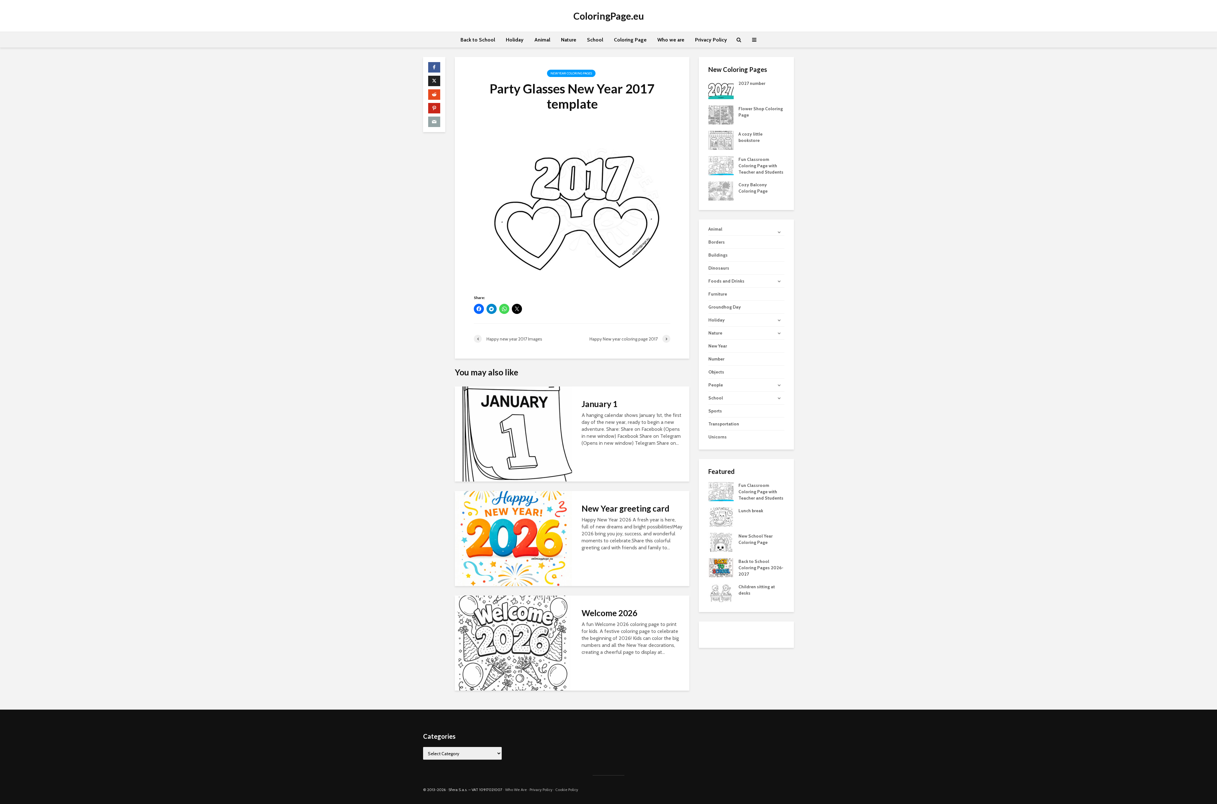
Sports (715, 411)
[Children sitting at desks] (721, 593)
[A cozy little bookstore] (721, 140)
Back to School (477, 40)
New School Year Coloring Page (755, 539)
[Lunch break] (721, 517)
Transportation (723, 424)
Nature (568, 40)
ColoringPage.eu (608, 16)
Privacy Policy (711, 40)
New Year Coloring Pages (571, 73)
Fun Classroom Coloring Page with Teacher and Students (760, 165)
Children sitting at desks (756, 590)
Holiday (515, 40)
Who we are (670, 40)
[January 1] (513, 434)
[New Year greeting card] (513, 538)
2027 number (751, 83)
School (595, 40)
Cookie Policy (566, 789)
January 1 (600, 404)
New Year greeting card (625, 508)
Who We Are (516, 789)
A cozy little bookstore (750, 137)
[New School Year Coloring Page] (721, 542)
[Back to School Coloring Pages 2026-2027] (721, 567)
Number (716, 359)
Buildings (718, 255)
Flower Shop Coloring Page (760, 112)
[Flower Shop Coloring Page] (721, 114)
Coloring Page (630, 40)
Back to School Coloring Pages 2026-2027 (760, 567)
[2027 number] (721, 89)
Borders (716, 242)
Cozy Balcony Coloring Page (753, 188)
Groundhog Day (724, 307)
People (715, 385)
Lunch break (750, 511)
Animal (542, 40)
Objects (716, 372)
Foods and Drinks (726, 281)
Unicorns (717, 437)
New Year (717, 346)
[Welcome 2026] (513, 643)
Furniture (717, 294)
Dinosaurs (718, 268)
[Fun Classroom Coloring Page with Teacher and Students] (721, 165)
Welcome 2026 (609, 613)
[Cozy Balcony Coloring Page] (721, 190)
